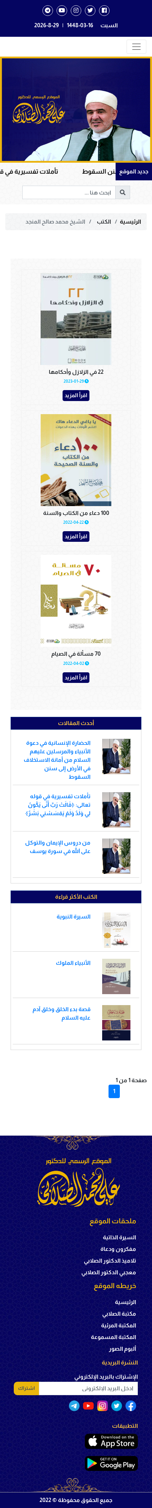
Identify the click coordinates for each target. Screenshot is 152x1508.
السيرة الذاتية (119, 1237)
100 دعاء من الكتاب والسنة (76, 513)
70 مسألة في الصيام (76, 654)
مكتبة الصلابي (119, 1314)
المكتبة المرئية (118, 1325)
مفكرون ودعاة (118, 1249)
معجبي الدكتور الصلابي (108, 1272)
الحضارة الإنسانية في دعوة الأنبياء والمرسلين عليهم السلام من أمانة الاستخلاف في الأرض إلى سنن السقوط (57, 760)
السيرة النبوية (73, 917)
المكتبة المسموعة (113, 1337)
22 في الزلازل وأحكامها (76, 372)
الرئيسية (130, 222)
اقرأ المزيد (76, 395)
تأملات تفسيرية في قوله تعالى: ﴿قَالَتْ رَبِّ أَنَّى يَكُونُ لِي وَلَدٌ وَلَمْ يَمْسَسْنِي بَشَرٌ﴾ (57, 804)
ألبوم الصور (122, 1349)
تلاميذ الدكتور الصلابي (110, 1261)
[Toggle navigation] (136, 47)
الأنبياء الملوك (73, 963)
